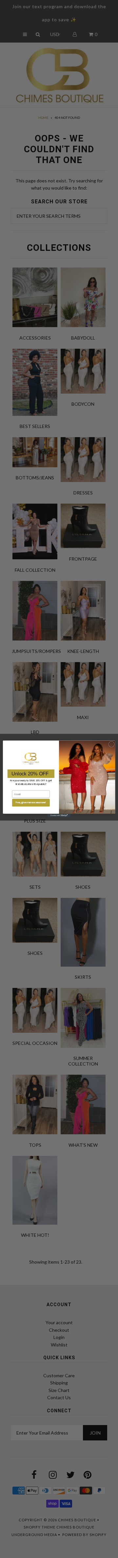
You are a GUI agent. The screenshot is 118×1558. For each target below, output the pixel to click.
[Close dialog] (111, 744)
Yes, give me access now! (30, 802)
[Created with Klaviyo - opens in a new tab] (59, 816)
